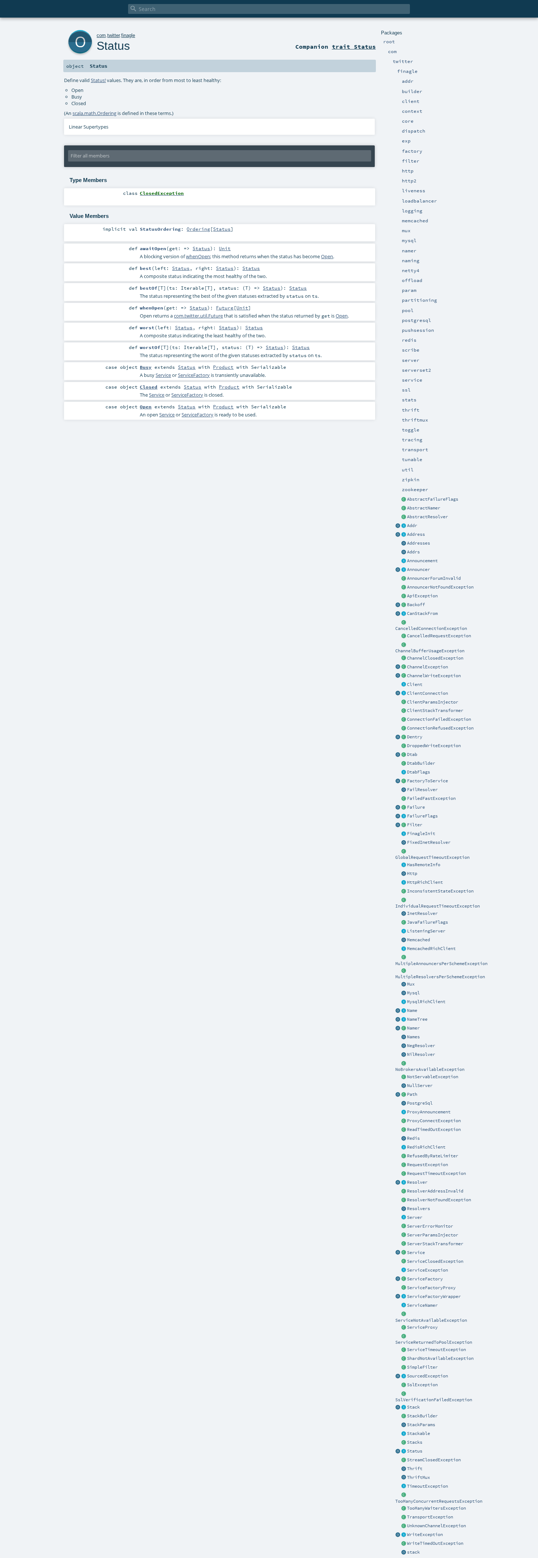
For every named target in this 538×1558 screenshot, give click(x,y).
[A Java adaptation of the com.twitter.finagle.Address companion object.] (404, 543)
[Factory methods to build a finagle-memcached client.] (404, 949)
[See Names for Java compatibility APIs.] (398, 1011)
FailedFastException (431, 798)
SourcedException (427, 1376)
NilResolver (421, 1054)
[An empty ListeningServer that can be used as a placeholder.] (404, 1086)
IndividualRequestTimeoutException (437, 906)
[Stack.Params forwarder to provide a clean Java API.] (404, 1425)
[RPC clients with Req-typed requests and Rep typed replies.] (404, 685)
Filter (414, 824)
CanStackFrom (422, 613)
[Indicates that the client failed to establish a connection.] (404, 720)
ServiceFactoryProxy (431, 1287)
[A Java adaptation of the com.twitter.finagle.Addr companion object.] (404, 552)
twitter (113, 35)
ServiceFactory (425, 1278)
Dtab (412, 754)
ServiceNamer (422, 1305)
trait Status (354, 46)
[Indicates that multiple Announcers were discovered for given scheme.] (404, 958)
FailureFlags (422, 816)
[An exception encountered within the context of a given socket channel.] (404, 667)
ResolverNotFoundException (439, 1199)
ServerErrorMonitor (430, 1226)
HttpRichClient (425, 882)
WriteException (425, 1534)
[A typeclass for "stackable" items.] (404, 614)
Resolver (417, 1182)
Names (413, 1036)
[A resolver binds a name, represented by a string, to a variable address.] (404, 1183)
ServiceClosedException (435, 1261)
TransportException (430, 1517)
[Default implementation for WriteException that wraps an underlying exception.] (404, 676)
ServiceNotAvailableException (431, 1320)
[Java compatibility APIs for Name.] (404, 1037)
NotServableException (432, 1076)
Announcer (418, 569)
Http (412, 873)
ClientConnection (427, 693)
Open (327, 256)
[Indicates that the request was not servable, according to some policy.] (404, 1077)
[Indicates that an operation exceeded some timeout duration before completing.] (404, 1487)
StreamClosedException (434, 1459)
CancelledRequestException (439, 635)
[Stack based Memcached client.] (404, 940)
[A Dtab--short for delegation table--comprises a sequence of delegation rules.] (404, 755)
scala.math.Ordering (94, 113)
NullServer (420, 1085)
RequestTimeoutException (436, 1173)
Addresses (418, 543)
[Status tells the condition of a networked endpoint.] (404, 1451)
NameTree (417, 1019)
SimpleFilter (422, 1367)
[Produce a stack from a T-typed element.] (404, 1434)
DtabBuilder (421, 763)
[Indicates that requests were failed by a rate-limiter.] (404, 1156)
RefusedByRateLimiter (432, 1155)
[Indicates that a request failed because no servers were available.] (404, 1064)
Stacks (414, 1442)
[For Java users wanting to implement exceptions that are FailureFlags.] (404, 499)
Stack (413, 1407)
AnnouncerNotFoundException (440, 587)
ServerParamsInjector (432, 1235)
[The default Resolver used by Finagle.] (398, 1183)
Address (416, 534)
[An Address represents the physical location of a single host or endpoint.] (404, 535)
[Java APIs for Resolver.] (404, 1209)
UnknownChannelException (436, 1525)
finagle (128, 35)
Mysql (413, 992)
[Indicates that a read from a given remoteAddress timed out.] (404, 1130)
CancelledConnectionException (431, 628)
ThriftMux (418, 1477)
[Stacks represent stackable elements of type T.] (404, 1407)
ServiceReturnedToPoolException (433, 1342)
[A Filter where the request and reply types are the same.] (404, 1367)
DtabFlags (418, 772)
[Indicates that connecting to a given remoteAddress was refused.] (404, 728)
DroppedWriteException (434, 745)
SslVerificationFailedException (433, 1399)
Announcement (422, 560)
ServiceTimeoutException (436, 1349)
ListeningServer (426, 931)
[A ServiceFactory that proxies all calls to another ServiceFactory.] (404, 1288)
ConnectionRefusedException (440, 728)
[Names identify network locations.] (404, 1011)
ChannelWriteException (434, 675)
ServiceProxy (422, 1327)
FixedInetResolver (429, 842)
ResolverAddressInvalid (435, 1191)
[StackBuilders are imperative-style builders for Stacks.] (404, 1416)
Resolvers (418, 1208)
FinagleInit (421, 833)
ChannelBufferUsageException (429, 650)
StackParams (421, 1424)
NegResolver (421, 1045)
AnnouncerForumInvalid (434, 578)
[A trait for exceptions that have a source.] (404, 1376)
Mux (411, 984)
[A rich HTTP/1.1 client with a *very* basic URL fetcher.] (404, 883)
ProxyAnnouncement (429, 1111)
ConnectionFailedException (439, 719)
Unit (225, 248)
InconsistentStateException (440, 891)
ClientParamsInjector (432, 702)
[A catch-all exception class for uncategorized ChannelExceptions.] (404, 1526)
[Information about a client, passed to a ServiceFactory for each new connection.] (404, 694)
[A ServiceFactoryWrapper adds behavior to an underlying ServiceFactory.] (404, 1297)
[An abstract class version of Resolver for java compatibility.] (404, 517)
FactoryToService (427, 780)
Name (412, 1010)
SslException (422, 1384)
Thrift (414, 1468)
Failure (416, 807)
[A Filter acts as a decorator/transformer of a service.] (404, 825)
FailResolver (422, 789)
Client (414, 684)
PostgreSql (420, 1103)
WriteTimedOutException (435, 1543)
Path (412, 1094)
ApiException (422, 595)
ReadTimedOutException (434, 1129)
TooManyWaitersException (436, 1508)
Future (224, 308)
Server (414, 1217)
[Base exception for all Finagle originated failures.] (404, 807)
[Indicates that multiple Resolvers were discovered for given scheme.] (404, 971)
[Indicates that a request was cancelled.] (404, 636)
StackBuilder (422, 1415)
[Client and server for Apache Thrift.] (404, 1469)
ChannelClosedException (435, 658)
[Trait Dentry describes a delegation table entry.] (404, 737)
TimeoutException (427, 1486)
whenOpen (198, 256)
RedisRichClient (426, 1147)
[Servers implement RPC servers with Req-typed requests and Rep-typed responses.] (404, 1218)
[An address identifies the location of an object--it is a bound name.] (404, 526)
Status (414, 1451)
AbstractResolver (427, 516)
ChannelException (427, 666)
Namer (413, 1028)
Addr (412, 525)
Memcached (418, 939)
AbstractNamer (423, 508)
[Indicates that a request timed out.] (404, 1174)
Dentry (414, 736)
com (101, 35)
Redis (413, 1138)
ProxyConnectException (434, 1120)
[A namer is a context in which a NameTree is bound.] (404, 1028)
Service (416, 1252)
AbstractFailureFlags (432, 499)
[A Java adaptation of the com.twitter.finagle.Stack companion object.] (404, 1443)
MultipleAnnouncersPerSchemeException (441, 963)
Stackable (418, 1433)
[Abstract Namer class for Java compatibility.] (404, 508)
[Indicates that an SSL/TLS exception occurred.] (404, 1385)
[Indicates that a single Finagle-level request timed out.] (404, 900)
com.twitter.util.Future (198, 315)
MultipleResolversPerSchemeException (440, 976)
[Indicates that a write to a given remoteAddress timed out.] (404, 1544)
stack (413, 1552)
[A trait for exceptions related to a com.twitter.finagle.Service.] (404, 1270)
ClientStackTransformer (435, 710)
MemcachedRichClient (431, 948)
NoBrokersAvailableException (429, 1069)
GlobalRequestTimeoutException (432, 857)
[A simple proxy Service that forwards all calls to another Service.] (404, 1328)
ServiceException (427, 1270)
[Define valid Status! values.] (398, 1451)
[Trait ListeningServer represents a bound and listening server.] (404, 931)
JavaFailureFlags (427, 922)
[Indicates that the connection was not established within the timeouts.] (404, 1350)
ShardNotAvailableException (440, 1358)
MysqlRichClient (426, 1001)
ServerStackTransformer (435, 1243)
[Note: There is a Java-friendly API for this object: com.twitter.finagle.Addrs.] (398, 526)
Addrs (413, 551)
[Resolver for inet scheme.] (404, 914)
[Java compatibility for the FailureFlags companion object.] (404, 922)
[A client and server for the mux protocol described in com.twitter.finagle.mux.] (404, 984)
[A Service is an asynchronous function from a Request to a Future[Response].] (404, 1253)
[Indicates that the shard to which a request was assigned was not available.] (404, 1359)
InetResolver (422, 913)
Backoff (416, 604)
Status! (98, 80)
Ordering (198, 229)
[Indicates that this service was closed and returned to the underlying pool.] (404, 1336)
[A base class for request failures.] (404, 1165)
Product (223, 367)
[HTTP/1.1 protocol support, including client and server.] (404, 874)
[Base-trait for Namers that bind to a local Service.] (404, 1306)
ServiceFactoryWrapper (434, 1296)
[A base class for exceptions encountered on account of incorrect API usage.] (404, 596)
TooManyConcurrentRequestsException (438, 1501)
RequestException (427, 1164)
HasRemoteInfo (423, 864)
